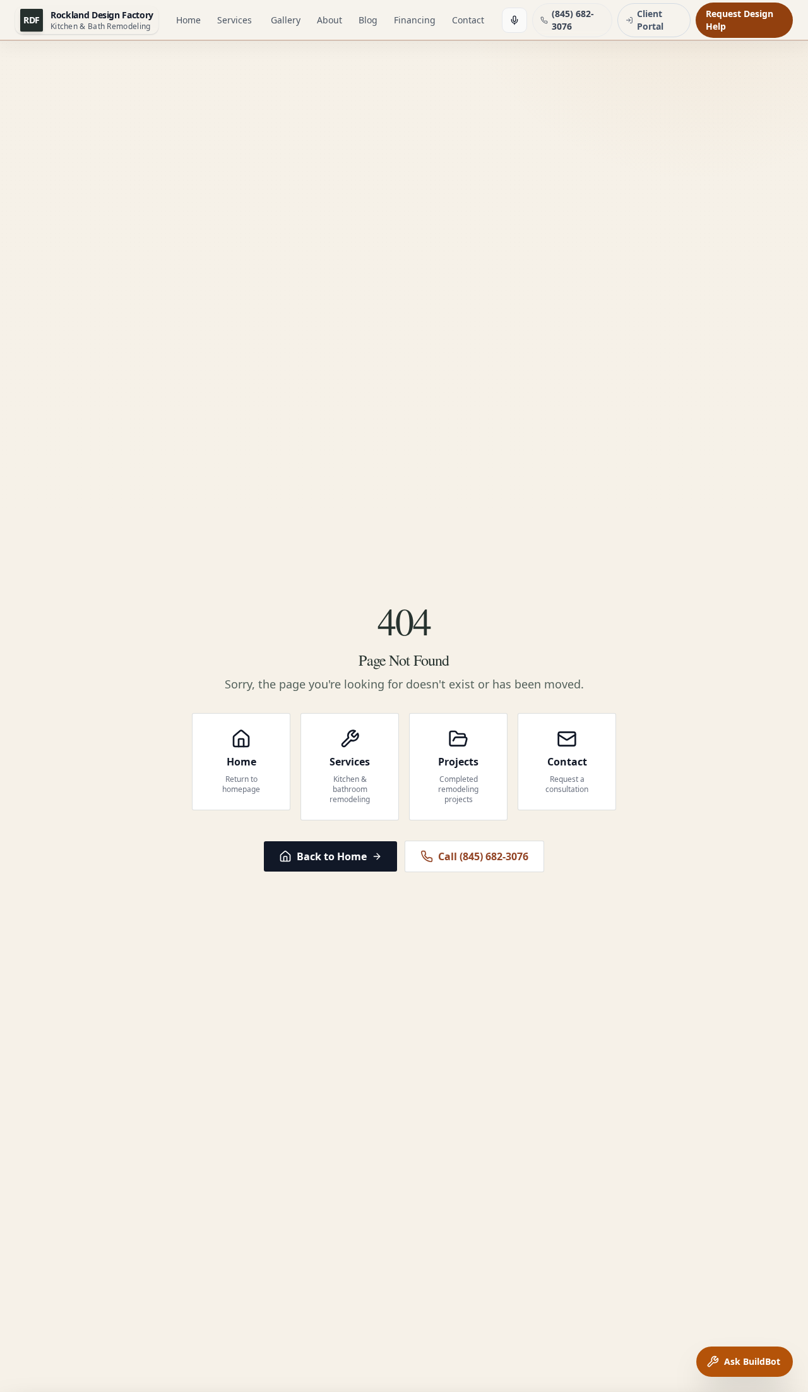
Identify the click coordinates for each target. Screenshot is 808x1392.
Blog (368, 20)
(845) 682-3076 (573, 20)
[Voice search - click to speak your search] (514, 20)
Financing (415, 20)
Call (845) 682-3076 (483, 856)
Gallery (285, 20)
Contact (468, 20)
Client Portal (650, 20)
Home (188, 20)
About (329, 20)
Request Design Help (739, 20)
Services (234, 20)
